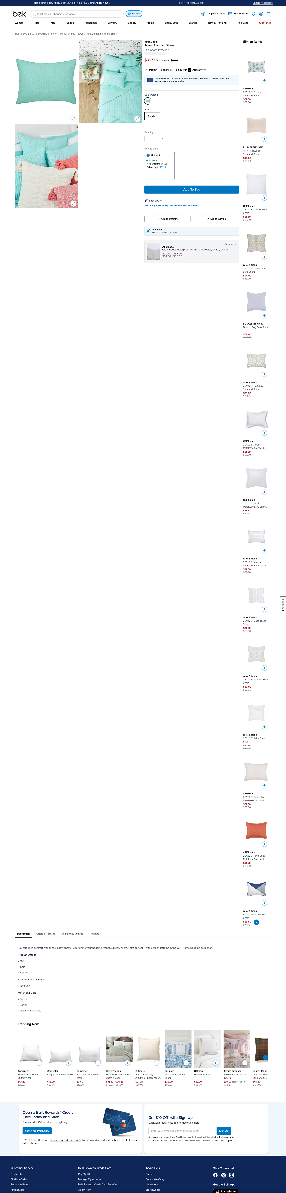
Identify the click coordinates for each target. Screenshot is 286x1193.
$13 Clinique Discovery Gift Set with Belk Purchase (171, 205)
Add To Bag (191, 189)
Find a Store (17, 1189)
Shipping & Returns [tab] (72, 933)
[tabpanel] (143, 979)
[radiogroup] (191, 116)
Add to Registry (169, 218)
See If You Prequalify (37, 1130)
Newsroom (152, 1184)
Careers (150, 1174)
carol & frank (151, 41)
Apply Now (84, 1189)
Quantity (148, 132)
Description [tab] (23, 933)
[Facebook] (215, 1175)
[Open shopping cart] (269, 14)
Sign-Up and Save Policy (187, 1137)
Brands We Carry (155, 1179)
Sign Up (223, 1130)
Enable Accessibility (263, 2)
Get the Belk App (224, 1184)
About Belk (153, 1168)
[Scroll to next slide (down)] (256, 922)
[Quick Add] (264, 80)
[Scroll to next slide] (265, 1057)
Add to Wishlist (218, 218)
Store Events (153, 1189)
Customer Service (22, 1168)
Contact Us (17, 1174)
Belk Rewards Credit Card (94, 1168)
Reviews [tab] (94, 933)
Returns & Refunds (21, 1184)
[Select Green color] (147, 100)
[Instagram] (231, 1175)
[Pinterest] (223, 1175)
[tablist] (143, 934)
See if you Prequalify (173, 81)
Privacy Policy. (211, 1137)
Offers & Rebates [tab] (45, 933)
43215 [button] (163, 167)
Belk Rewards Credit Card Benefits (97, 1184)
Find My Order (19, 1179)
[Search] (34, 14)
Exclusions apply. (226, 1137)
